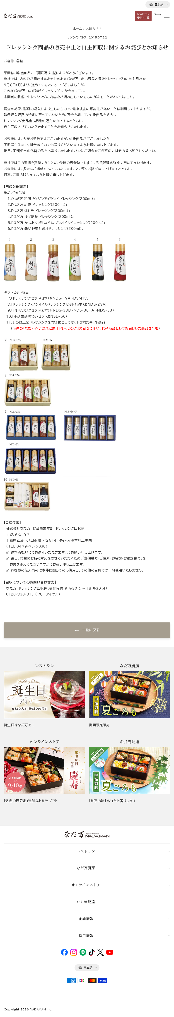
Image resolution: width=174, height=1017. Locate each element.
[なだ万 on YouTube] (109, 953)
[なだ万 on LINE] (83, 954)
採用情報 (86, 935)
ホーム (77, 28)
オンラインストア (77, 37)
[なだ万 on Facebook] (64, 954)
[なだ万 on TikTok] (92, 954)
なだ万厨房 (86, 867)
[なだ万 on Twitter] (100, 954)
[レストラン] (44, 694)
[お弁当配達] (129, 770)
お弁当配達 (86, 901)
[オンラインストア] (44, 770)
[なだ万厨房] (129, 694)
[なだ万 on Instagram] (73, 954)
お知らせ (92, 28)
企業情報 (86, 918)
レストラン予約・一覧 (143, 15)
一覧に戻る (90, 630)
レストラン (86, 851)
